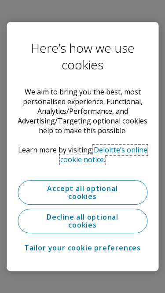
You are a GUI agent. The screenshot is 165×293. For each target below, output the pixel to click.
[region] (82, 146)
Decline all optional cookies (82, 221)
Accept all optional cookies (82, 192)
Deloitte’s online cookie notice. (103, 154)
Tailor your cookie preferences (82, 248)
